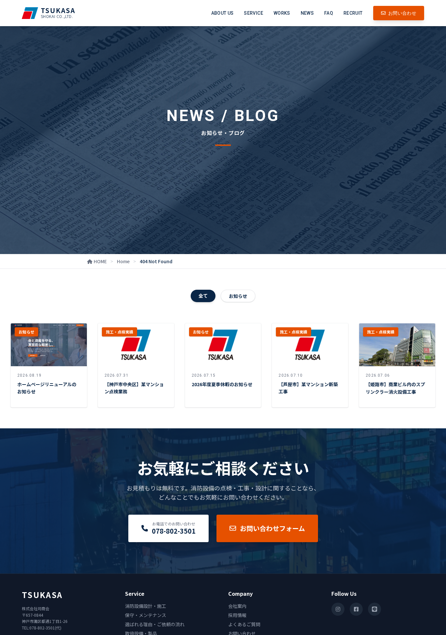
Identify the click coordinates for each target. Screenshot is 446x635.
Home (123, 261)
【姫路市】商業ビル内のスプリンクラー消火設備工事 (395, 388)
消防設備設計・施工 (145, 606)
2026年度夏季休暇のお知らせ (222, 384)
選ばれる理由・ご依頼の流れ (154, 624)
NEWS (307, 13)
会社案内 (237, 606)
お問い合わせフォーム (272, 528)
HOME (100, 261)
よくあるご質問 (244, 624)
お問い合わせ (402, 13)
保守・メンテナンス (145, 615)
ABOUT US (222, 13)
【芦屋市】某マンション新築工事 (308, 388)
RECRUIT (352, 13)
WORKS (282, 13)
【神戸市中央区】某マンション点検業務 (134, 388)
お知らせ (238, 296)
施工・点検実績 (119, 332)
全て (203, 295)
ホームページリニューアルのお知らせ (46, 388)
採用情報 (237, 615)
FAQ (328, 13)
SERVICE (253, 13)
